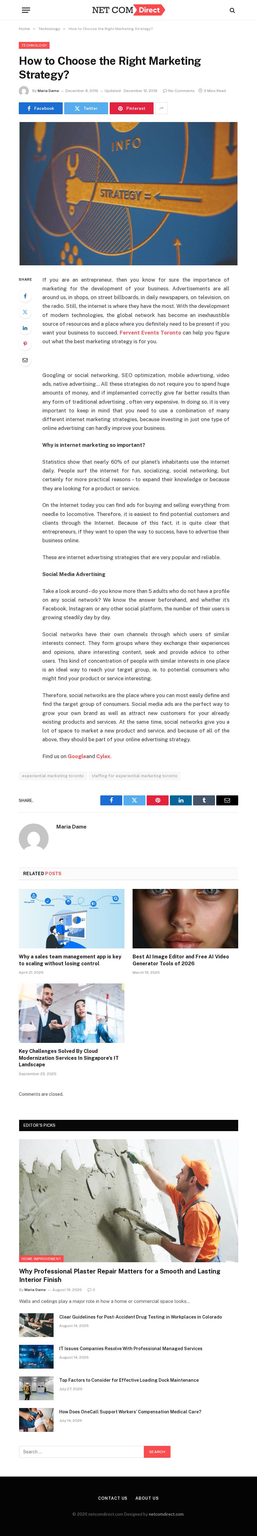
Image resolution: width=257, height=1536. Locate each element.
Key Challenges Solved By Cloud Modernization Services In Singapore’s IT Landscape (69, 1058)
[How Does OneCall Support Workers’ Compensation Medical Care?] (36, 1420)
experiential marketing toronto (53, 775)
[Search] (231, 10)
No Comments (181, 91)
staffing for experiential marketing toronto (135, 775)
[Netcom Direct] (128, 10)
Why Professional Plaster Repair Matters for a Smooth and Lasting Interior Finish (119, 1275)
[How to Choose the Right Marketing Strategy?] (128, 193)
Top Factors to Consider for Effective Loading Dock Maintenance (129, 1380)
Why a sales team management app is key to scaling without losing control (70, 960)
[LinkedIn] (25, 328)
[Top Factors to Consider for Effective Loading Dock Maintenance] (36, 1388)
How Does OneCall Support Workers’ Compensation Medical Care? (130, 1411)
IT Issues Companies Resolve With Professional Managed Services (130, 1348)
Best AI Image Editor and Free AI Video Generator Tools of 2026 (181, 960)
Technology (34, 45)
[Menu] (26, 10)
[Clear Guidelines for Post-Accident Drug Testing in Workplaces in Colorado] (36, 1325)
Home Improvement (41, 1259)
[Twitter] (25, 312)
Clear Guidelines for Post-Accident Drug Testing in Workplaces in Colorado (140, 1316)
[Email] (25, 360)
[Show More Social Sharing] (161, 108)
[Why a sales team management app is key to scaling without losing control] (71, 918)
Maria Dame (48, 91)
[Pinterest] (25, 344)
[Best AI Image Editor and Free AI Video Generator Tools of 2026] (185, 918)
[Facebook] (25, 296)
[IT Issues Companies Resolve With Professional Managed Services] (36, 1357)
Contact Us (113, 1498)
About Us (147, 1498)
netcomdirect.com (166, 1514)
